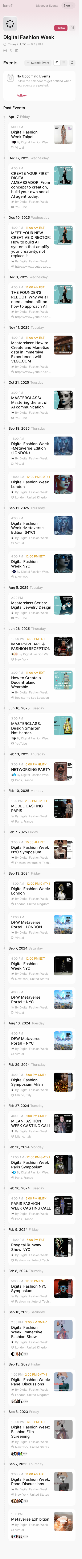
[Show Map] (72, 28)
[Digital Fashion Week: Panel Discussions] (42, 1388)
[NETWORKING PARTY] (42, 772)
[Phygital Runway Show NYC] (42, 1250)
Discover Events (47, 5)
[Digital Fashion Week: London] (42, 894)
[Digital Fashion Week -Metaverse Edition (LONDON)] (42, 451)
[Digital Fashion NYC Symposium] (42, 1291)
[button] (41, 137)
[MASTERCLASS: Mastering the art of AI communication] (42, 405)
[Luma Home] (8, 5)
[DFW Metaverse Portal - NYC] (42, 1002)
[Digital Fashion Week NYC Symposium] (42, 852)
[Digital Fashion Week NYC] (42, 567)
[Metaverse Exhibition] (42, 1525)
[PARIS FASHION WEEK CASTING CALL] (42, 1209)
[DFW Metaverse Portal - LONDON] (42, 927)
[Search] (72, 63)
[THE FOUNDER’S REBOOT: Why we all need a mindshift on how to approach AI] (42, 302)
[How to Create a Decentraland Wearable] (42, 685)
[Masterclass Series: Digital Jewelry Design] (42, 608)
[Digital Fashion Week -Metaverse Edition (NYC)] (42, 530)
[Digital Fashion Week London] (42, 487)
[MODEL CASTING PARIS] (42, 811)
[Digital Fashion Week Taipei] (42, 137)
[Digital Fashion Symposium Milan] (42, 1085)
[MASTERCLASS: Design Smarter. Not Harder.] (42, 731)
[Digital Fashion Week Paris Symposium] (42, 1167)
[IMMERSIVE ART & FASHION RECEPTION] (42, 649)
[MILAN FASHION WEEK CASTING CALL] (42, 1126)
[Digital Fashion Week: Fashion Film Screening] (42, 1437)
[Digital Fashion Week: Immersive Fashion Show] (42, 1337)
